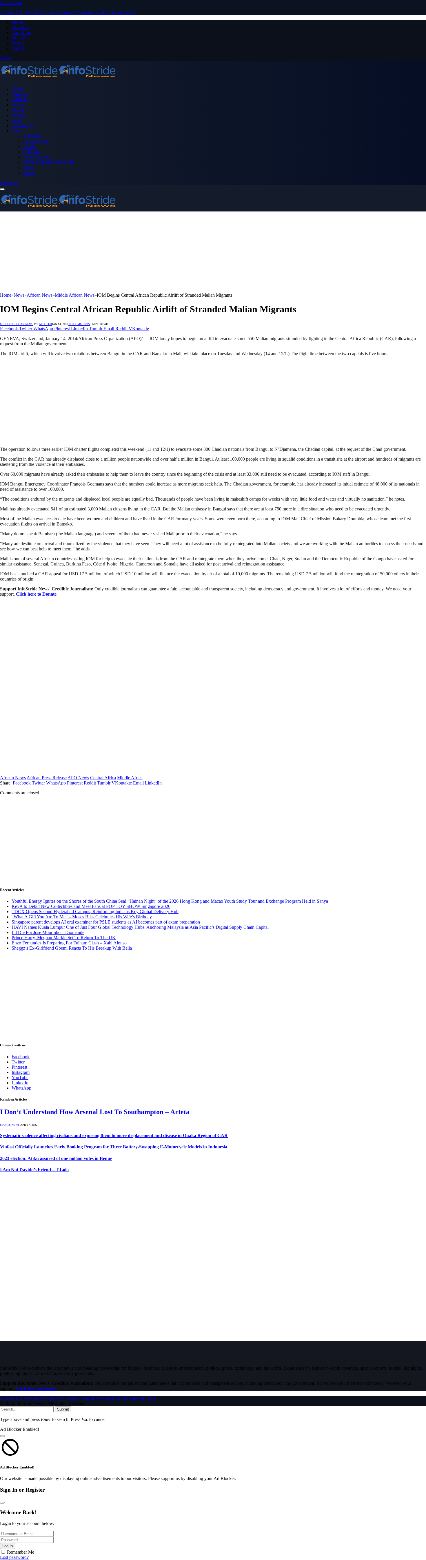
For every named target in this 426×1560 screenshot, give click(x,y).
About (17, 22)
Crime (17, 104)
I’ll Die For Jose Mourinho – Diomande (48, 932)
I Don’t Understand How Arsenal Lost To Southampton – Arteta (95, 1112)
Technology (22, 125)
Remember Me (20, 1552)
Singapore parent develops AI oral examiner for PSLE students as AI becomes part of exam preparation (106, 921)
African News (13, 777)
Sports (17, 120)
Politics (18, 115)
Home (17, 89)
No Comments (79, 324)
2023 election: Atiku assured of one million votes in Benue (56, 1158)
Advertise (20, 27)
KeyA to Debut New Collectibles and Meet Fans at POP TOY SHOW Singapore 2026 (91, 906)
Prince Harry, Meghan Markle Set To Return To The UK (64, 937)
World (28, 167)
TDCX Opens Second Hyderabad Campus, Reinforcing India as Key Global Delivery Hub (95, 911)
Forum (18, 43)
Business (20, 94)
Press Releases (36, 156)
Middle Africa (130, 777)
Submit (63, 1409)
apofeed (45, 324)
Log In (7, 1546)
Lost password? (14, 1557)
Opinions (31, 151)
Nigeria (18, 109)
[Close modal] (2, 1436)
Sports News (10, 1124)
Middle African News (16, 324)
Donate (18, 37)
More (16, 130)
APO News (78, 777)
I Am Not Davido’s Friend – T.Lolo (34, 1169)
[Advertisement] (174, 252)
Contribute (21, 32)
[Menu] (2, 189)
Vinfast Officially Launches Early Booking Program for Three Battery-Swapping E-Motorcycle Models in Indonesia (113, 1146)
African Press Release (47, 777)
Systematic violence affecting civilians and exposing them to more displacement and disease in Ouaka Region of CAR (114, 1135)
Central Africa (103, 777)
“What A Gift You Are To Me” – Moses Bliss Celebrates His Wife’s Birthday (82, 916)
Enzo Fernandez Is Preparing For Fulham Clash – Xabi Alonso (69, 942)
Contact (19, 48)
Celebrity (20, 99)
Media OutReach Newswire (48, 162)
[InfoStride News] (58, 79)
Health (29, 146)
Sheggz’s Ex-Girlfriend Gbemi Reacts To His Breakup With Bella (72, 948)
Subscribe (9, 182)
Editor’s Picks (36, 141)
